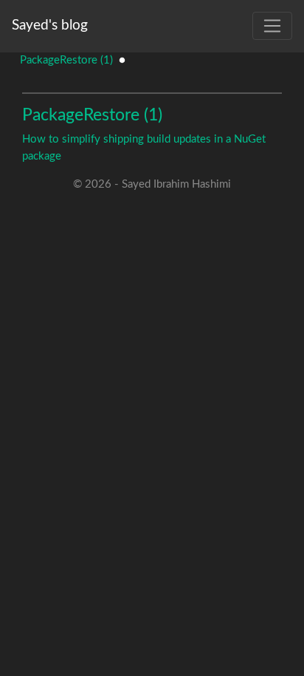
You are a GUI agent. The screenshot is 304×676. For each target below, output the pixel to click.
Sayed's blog (50, 25)
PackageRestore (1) (66, 60)
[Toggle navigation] (272, 26)
